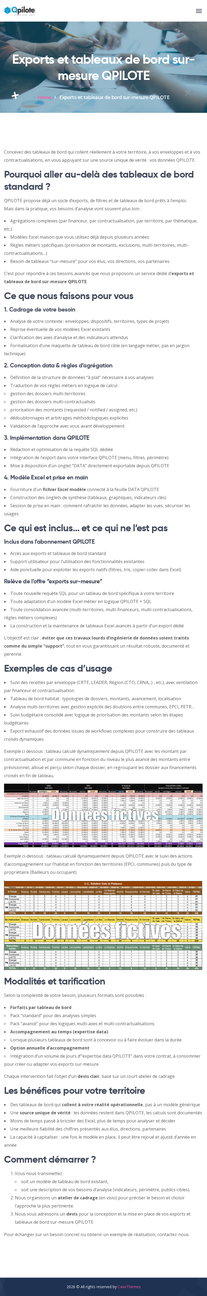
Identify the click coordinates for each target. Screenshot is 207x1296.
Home (44, 97)
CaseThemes (129, 1286)
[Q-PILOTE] (19, 11)
